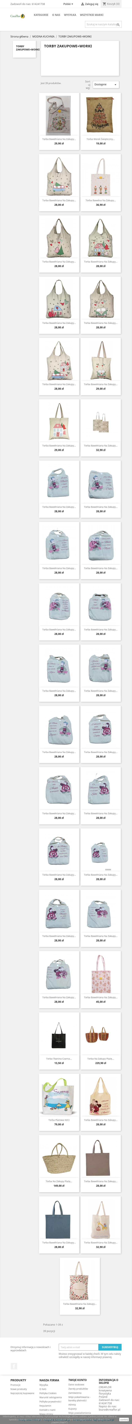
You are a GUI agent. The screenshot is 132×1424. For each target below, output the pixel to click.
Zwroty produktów (78, 1388)
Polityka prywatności (50, 1401)
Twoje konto (77, 1380)
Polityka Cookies (48, 1393)
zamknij (124, 1419)
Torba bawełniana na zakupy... (59, 139)
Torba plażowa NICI (59, 1119)
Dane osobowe (76, 1384)
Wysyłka (70, 15)
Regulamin (45, 1405)
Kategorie (41, 15)
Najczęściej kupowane (22, 1393)
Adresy (72, 1404)
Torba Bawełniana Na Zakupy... (59, 506)
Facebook (14, 1366)
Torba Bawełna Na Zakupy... (101, 200)
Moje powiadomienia (79, 1412)
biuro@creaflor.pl (109, 1409)
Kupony (72, 1408)
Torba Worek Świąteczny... (101, 139)
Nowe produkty (18, 1389)
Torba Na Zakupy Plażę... (100, 1058)
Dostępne (105, 85)
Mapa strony (46, 1414)
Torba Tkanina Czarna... (59, 1058)
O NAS (56, 15)
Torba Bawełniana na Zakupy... (101, 445)
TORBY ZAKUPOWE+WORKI (28, 48)
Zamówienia (74, 1392)
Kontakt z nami (47, 1409)
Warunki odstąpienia (50, 1397)
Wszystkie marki (91, 15)
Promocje (15, 1384)
